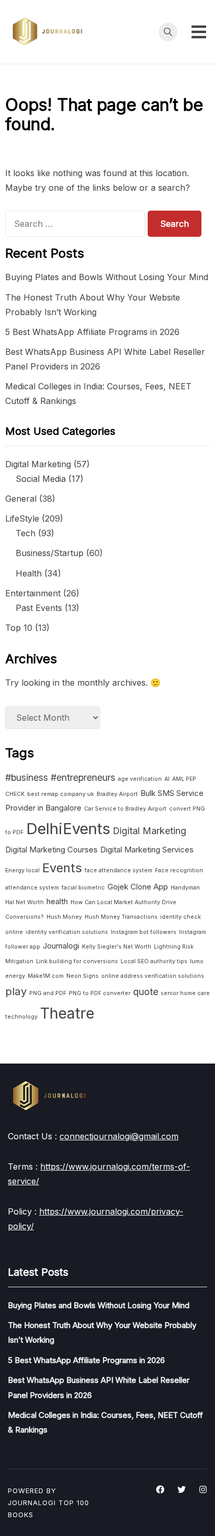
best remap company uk (60, 794)
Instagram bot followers (143, 932)
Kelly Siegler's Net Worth (116, 946)
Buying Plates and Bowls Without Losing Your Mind (106, 277)
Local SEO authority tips (154, 961)
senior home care (185, 993)
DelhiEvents (68, 828)
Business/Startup (49, 553)
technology (21, 1016)
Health (29, 573)
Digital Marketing (38, 464)
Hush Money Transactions (121, 917)
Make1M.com (46, 976)
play (16, 991)
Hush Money (64, 917)
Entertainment (33, 593)
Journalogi (61, 946)
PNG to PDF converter (99, 993)
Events (62, 867)
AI (167, 779)
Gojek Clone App (138, 887)
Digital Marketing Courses (51, 849)
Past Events (39, 608)
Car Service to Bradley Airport (125, 808)
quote (145, 991)
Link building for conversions (77, 961)
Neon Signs (82, 976)
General (21, 498)
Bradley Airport (117, 794)
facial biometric (83, 887)
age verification (140, 779)
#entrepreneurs (83, 777)
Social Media (41, 478)
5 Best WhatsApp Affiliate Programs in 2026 (92, 332)
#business (26, 777)
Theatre (67, 1013)
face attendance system (118, 870)
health (57, 901)
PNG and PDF (47, 993)
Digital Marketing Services (147, 849)
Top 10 (18, 627)
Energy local (22, 870)
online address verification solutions (152, 976)
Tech (25, 533)
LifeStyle (22, 518)
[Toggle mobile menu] (198, 32)
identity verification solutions (67, 932)
